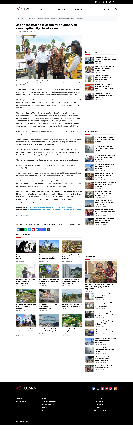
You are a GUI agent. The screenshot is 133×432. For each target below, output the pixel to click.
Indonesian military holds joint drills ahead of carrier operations (105, 166)
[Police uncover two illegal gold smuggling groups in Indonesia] (89, 176)
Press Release (106, 8)
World (53, 8)
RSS (95, 414)
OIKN (25, 224)
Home (35, 8)
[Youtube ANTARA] (106, 2)
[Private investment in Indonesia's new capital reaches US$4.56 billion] (49, 246)
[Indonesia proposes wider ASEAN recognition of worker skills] (89, 212)
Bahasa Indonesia (22, 2)
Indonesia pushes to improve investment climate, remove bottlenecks (105, 296)
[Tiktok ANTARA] (110, 2)
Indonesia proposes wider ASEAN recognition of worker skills (105, 211)
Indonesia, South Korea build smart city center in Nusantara (26, 306)
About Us (97, 407)
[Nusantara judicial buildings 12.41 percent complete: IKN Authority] (72, 246)
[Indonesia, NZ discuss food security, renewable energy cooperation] (89, 314)
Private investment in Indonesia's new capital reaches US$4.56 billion (47, 257)
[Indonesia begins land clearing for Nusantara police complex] (72, 320)
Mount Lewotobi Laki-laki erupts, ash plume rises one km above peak (104, 202)
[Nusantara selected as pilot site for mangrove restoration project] (26, 271)
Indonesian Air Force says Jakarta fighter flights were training (104, 148)
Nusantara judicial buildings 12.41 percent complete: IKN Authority (71, 257)
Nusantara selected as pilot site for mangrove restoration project (25, 281)
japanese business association (69, 224)
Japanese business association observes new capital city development (60, 18)
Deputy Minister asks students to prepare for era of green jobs (105, 59)
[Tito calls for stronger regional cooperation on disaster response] (89, 78)
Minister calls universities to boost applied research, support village (104, 68)
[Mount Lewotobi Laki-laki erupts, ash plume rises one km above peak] (89, 203)
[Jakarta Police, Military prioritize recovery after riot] (89, 332)
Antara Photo (57, 2)
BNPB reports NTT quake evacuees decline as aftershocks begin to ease (104, 86)
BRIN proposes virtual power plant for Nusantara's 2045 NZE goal (49, 281)
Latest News (32, 2)
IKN (21, 224)
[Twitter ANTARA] (99, 2)
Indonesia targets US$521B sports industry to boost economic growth (104, 193)
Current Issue (42, 8)
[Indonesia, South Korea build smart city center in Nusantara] (26, 295)
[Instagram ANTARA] (103, 2)
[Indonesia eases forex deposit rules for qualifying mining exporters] (89, 185)
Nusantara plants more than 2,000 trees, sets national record (26, 257)
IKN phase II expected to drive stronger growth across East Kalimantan (72, 281)
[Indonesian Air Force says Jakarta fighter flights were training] (89, 149)
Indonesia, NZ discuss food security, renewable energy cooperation (104, 314)
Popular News (41, 2)
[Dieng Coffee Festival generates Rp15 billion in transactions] (89, 96)
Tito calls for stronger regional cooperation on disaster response (103, 77)
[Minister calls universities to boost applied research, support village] (89, 69)
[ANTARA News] (24, 8)
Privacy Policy (98, 401)
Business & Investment (61, 8)
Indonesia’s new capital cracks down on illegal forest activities (26, 331)
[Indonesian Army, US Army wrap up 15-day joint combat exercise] (89, 140)
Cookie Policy (98, 404)
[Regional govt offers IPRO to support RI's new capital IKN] (72, 295)
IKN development (50, 224)
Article (93, 8)
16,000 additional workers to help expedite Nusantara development (54, 210)
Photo (99, 8)
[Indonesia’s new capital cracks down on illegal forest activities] (26, 320)
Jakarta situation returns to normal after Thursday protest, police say (104, 220)
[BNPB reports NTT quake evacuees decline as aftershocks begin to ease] (89, 87)
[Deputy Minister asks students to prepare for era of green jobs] (89, 60)
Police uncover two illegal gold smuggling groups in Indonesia (104, 175)
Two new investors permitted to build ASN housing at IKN (50, 207)
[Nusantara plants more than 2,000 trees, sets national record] (26, 246)
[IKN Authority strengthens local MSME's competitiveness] (49, 295)
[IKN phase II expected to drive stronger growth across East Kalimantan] (72, 271)
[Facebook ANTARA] (96, 2)
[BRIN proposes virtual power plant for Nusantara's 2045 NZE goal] (49, 271)
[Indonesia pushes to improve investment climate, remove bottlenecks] (89, 296)
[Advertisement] (101, 36)
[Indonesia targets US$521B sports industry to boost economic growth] (89, 194)
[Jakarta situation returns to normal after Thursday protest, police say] (89, 221)
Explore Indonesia (78, 8)
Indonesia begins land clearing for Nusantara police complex (72, 331)
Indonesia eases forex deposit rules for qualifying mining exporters (105, 184)
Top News (49, 2)
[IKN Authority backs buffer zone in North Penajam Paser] (49, 320)
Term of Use (98, 398)
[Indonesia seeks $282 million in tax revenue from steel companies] (89, 158)
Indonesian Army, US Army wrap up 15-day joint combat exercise (104, 139)
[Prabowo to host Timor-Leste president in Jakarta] (89, 368)
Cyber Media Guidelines (102, 411)
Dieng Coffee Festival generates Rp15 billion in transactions (103, 95)
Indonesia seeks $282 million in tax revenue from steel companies (105, 157)
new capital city (35, 224)
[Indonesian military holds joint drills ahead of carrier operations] (89, 167)
